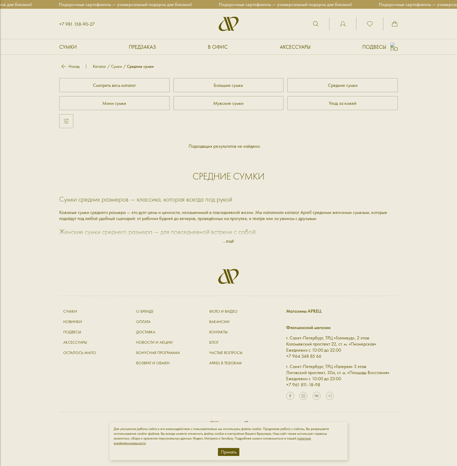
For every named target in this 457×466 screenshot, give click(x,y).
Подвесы (374, 46)
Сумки (68, 47)
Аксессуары (295, 47)
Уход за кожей (343, 103)
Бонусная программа (158, 352)
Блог (214, 342)
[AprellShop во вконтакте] (317, 396)
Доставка (145, 332)
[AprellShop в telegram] (330, 396)
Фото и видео (223, 311)
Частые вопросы (226, 352)
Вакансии (219, 321)
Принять (228, 452)
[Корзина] (394, 24)
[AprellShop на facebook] (290, 396)
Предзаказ (142, 47)
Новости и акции (154, 342)
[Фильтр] (66, 121)
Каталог (99, 66)
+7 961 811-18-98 (303, 385)
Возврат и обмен (153, 363)
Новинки (72, 321)
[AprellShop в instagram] (303, 396)
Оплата (143, 321)
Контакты (218, 332)
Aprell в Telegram (225, 363)
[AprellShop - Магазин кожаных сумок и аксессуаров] (229, 23)
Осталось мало (79, 352)
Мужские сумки (228, 103)
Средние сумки (343, 85)
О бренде (144, 311)
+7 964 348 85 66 (303, 356)
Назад (73, 66)
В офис (218, 47)
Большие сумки (228, 85)
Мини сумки (114, 103)
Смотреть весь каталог (114, 85)
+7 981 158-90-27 (77, 24)
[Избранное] (369, 24)
